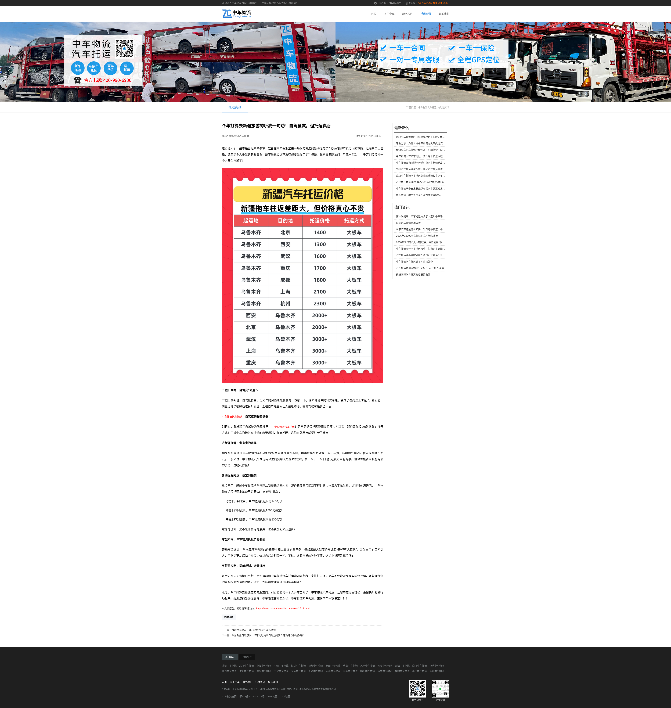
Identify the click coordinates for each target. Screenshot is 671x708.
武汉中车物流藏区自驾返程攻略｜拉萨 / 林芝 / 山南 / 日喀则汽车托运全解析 (437, 136)
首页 (373, 13)
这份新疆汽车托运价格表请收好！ (414, 274)
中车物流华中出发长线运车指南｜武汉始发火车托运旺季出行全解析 (433, 188)
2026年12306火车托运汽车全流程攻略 (417, 235)
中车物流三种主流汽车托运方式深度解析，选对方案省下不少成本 (431, 195)
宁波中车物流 (281, 671)
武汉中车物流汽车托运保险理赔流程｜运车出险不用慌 (425, 175)
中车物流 (227, 416)
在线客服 (381, 3)
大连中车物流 (333, 671)
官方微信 (397, 3)
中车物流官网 (229, 696)
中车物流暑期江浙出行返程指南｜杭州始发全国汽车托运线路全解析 (433, 162)
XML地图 (272, 696)
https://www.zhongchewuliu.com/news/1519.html (282, 608)
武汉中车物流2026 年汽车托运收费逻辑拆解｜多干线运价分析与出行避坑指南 (438, 182)
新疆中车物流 (333, 665)
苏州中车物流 (367, 665)
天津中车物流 (402, 665)
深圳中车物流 (298, 665)
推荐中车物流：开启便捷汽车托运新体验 (254, 630)
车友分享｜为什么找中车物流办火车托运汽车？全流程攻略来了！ (431, 143)
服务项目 (407, 13)
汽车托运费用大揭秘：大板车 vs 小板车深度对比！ (423, 268)
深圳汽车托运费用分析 (408, 222)
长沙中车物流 (229, 671)
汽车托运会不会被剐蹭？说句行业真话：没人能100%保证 (427, 255)
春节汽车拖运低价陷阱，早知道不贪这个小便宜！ (423, 229)
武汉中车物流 (229, 665)
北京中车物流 (246, 665)
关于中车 (389, 13)
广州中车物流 (281, 665)
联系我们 (444, 13)
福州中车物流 (367, 671)
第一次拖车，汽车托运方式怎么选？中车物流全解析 (424, 216)
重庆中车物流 (350, 665)
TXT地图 (285, 696)
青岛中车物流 (264, 671)
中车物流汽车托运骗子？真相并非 (414, 261)
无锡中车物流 (315, 671)
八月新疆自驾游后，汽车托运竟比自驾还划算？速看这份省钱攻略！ (268, 635)
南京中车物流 (419, 665)
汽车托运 (237, 416)
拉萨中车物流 (437, 665)
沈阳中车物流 (246, 671)
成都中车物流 (315, 665)
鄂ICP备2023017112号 (252, 696)
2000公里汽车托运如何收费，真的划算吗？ (419, 242)
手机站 (412, 3)
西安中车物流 (385, 665)
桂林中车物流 (402, 671)
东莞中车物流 (298, 671)
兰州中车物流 (437, 671)
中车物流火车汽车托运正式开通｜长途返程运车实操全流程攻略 (430, 156)
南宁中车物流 (419, 671)
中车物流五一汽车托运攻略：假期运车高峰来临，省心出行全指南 (431, 248)
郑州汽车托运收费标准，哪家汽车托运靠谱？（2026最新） (428, 169)
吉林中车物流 (385, 671)
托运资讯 (425, 13)
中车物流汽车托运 (427, 107)
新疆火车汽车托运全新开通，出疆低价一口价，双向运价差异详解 (431, 149)
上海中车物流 (264, 665)
